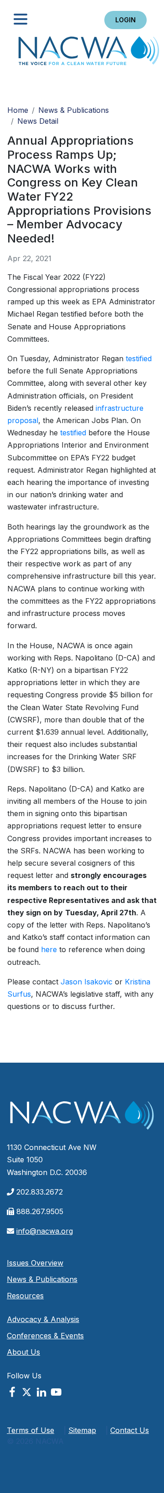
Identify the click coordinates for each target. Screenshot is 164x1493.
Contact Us (129, 1430)
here (49, 949)
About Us (23, 1352)
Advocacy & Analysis (43, 1319)
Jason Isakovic (87, 981)
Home (88, 53)
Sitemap (82, 1430)
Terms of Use (30, 1430)
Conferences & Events (45, 1335)
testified (139, 358)
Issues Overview (35, 1262)
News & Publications (73, 110)
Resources (25, 1295)
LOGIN (125, 20)
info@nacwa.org (44, 1231)
